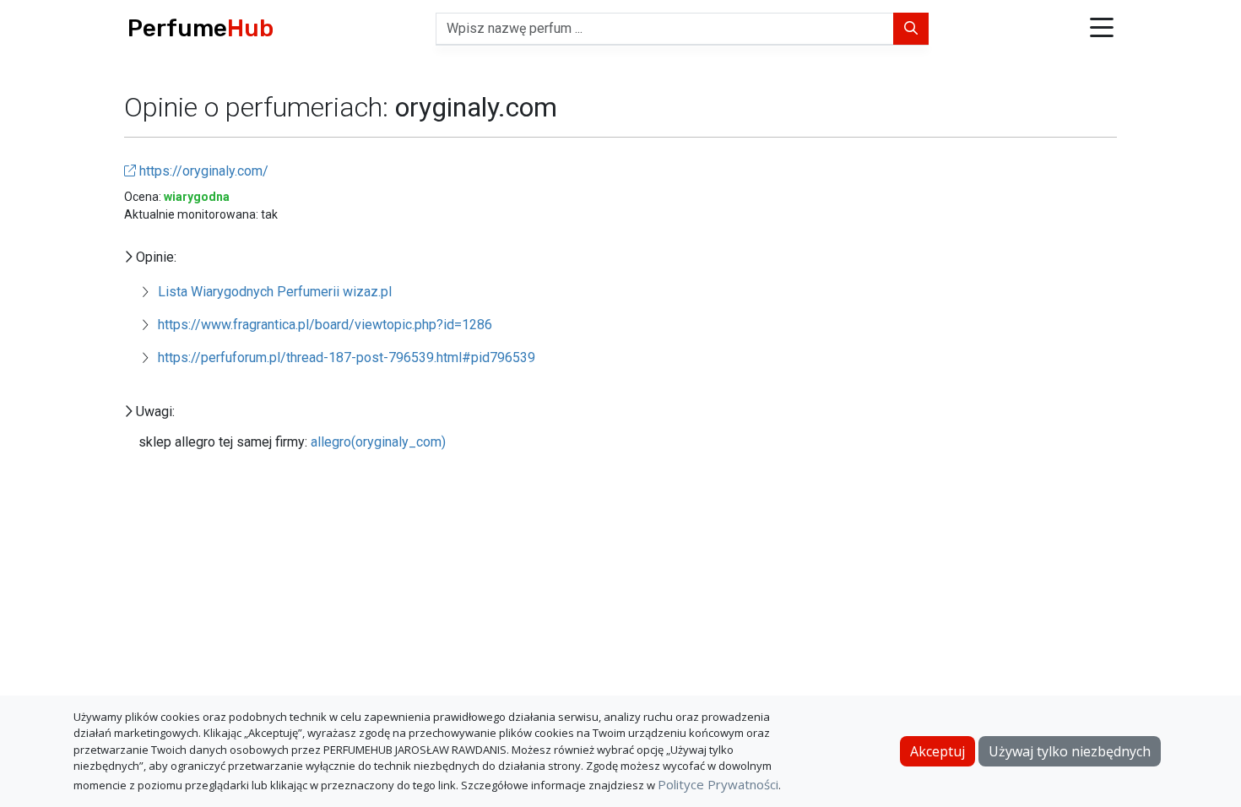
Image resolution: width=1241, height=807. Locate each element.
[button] (1102, 29)
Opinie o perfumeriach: (259, 107)
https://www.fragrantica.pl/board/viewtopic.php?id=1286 (325, 325)
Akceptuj (937, 751)
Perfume (200, 28)
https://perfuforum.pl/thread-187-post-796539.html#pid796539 (346, 357)
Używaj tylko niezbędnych (1070, 751)
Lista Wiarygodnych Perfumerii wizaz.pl (275, 292)
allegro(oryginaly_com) (378, 442)
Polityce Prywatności (718, 784)
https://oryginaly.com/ (202, 171)
